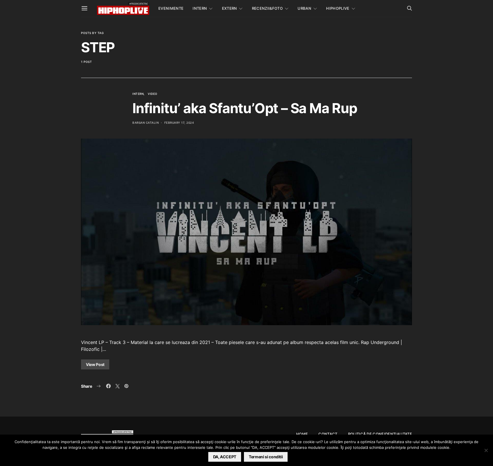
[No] (486, 450)
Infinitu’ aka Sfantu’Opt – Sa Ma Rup (244, 108)
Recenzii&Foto (267, 8)
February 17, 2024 (179, 122)
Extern (229, 8)
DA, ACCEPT (225, 456)
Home (302, 434)
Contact (327, 434)
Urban (304, 8)
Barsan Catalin (145, 122)
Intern (200, 8)
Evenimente (170, 8)
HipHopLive (337, 8)
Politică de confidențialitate (380, 434)
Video (152, 93)
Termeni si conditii (266, 456)
